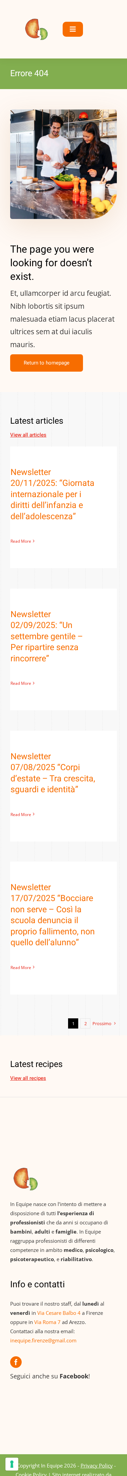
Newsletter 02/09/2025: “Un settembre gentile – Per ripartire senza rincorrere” (46, 636)
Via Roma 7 (47, 1322)
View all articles (28, 435)
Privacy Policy (97, 1465)
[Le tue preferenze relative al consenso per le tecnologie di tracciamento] (11, 1464)
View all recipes (28, 1078)
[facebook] (16, 1362)
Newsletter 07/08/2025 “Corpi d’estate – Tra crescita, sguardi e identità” (52, 773)
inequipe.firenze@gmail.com (43, 1340)
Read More (20, 541)
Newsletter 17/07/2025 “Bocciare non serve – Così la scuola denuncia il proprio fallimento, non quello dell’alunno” (52, 915)
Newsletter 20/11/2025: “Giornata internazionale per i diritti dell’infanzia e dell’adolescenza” (52, 494)
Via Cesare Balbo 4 (59, 1312)
